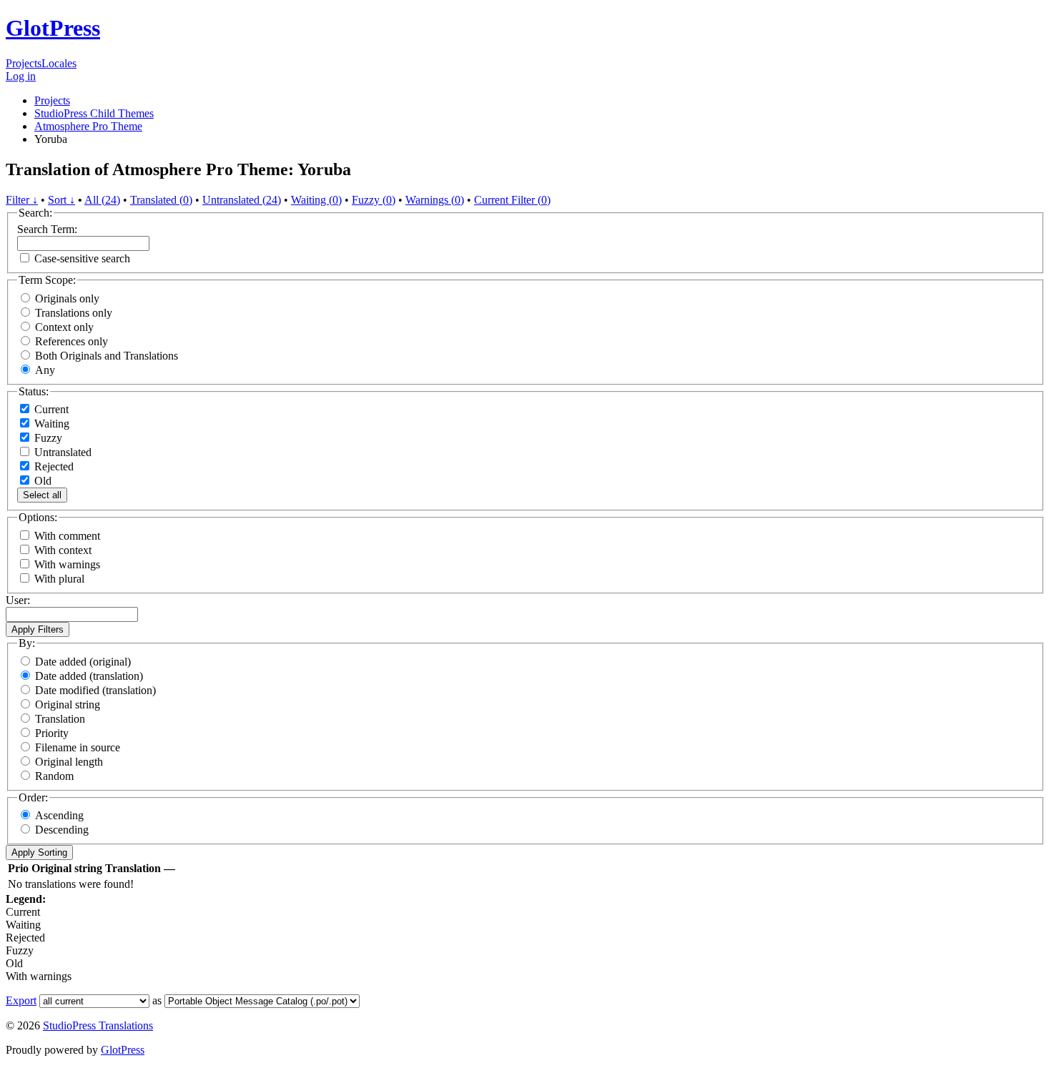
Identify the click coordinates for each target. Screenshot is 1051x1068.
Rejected (52, 466)
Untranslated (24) (241, 200)
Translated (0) (161, 200)
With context (63, 550)
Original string (67, 704)
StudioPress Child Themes (94, 113)
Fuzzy (46, 438)
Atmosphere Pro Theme (88, 126)
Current (50, 409)
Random (54, 776)
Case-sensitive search (82, 258)
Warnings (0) (434, 200)
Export (21, 1000)
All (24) (102, 200)
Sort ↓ (61, 200)
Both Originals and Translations (106, 356)
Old (41, 481)
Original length (69, 762)
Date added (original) (83, 662)
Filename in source (77, 747)
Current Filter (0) (512, 200)
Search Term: (47, 229)
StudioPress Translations (98, 1025)
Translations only (73, 313)
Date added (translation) (89, 676)
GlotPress (53, 28)
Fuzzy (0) (373, 200)
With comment (67, 536)
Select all (42, 495)
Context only (64, 327)
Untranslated (61, 452)
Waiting (50, 423)
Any (45, 370)
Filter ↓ (22, 200)
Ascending (59, 815)
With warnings (67, 564)
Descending (62, 830)
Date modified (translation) (95, 690)
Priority (52, 733)
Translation (60, 719)
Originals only (67, 298)
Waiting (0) (316, 200)
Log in (21, 76)
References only (71, 341)
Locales (59, 63)
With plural (59, 579)
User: (18, 600)
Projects (23, 63)
